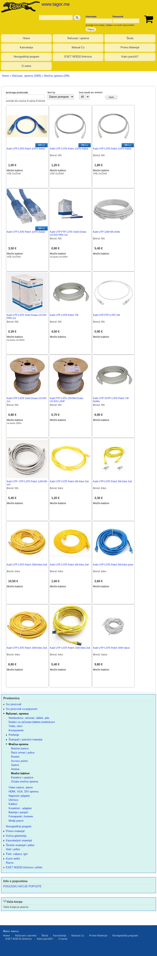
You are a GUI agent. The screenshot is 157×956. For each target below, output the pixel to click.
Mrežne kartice (20, 748)
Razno (9, 862)
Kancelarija (26, 47)
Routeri (15, 756)
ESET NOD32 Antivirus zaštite (24, 867)
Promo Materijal (130, 47)
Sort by (51, 92)
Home (26, 38)
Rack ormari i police (23, 752)
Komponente (16, 730)
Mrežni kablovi (15, 170)
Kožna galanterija (16, 835)
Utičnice (13, 799)
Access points (19, 760)
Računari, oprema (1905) (26, 75)
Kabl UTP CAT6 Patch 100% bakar (26, 148)
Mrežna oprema (18, 744)
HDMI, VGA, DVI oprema (23, 791)
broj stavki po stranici (90, 92)
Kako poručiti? (129, 56)
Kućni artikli (13, 858)
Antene (15, 769)
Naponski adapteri (19, 795)
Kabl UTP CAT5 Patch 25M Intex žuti (27, 564)
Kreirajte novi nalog (95, 25)
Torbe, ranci (15, 726)
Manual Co (78, 47)
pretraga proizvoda (17, 92)
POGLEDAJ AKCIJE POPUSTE (22, 886)
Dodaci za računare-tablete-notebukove (32, 722)
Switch (15, 765)
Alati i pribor (13, 849)
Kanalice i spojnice (22, 777)
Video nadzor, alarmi (21, 787)
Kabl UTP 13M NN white (106, 231)
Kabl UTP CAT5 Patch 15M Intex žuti (70, 647)
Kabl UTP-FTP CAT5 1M (106, 315)
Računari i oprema (78, 38)
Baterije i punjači (18, 812)
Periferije (14, 734)
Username (92, 16)
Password (119, 16)
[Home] (20, 6)
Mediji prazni (16, 820)
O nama (26, 65)
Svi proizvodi (13, 704)
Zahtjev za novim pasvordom (119, 25)
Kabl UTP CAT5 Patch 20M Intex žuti (27, 647)
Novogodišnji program (26, 56)
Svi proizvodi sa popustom (21, 708)
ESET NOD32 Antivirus (78, 56)
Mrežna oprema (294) (56, 75)
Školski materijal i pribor (20, 845)
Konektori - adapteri (20, 808)
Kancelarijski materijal (19, 840)
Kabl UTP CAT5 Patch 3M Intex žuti (69, 564)
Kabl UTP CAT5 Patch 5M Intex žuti (112, 481)
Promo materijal (15, 831)
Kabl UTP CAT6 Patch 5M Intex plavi (113, 564)
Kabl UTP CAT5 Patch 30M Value (111, 647)
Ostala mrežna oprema (24, 781)
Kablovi (13, 804)
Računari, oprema (17, 713)
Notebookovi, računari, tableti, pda (29, 717)
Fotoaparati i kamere (21, 816)
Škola (130, 38)
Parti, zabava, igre (17, 853)
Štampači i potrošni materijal (25, 739)
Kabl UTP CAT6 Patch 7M (64, 315)
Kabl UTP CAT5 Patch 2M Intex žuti (69, 481)
